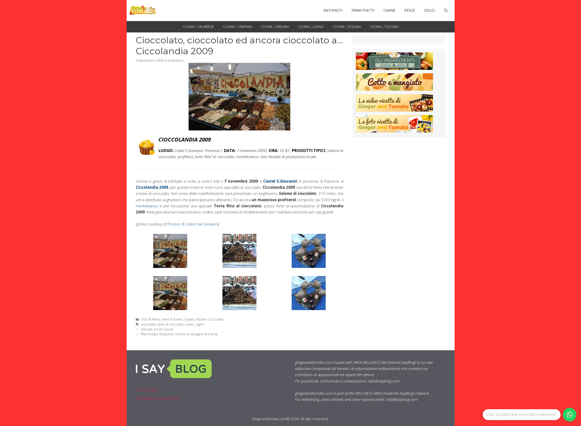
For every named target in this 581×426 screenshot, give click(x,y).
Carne (389, 10)
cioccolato (148, 324)
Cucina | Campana (237, 26)
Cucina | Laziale (311, 26)
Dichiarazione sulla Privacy (157, 398)
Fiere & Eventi (172, 319)
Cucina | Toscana (384, 26)
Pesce (409, 10)
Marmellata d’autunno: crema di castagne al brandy (179, 334)
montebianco (147, 205)
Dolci (429, 10)
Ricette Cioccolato (210, 319)
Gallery (189, 319)
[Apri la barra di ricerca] (446, 10)
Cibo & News (150, 319)
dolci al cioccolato (171, 324)
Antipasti (332, 10)
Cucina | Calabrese (198, 26)
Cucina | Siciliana (347, 26)
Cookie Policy (147, 389)
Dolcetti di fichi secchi (157, 329)
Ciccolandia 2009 (152, 187)
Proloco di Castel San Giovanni (192, 224)
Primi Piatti (363, 10)
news (190, 324)
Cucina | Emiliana (275, 26)
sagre (199, 324)
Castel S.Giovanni (280, 181)
